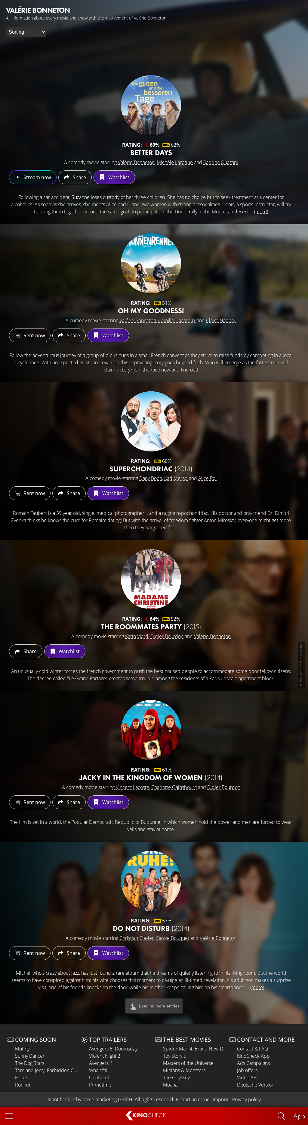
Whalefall (99, 1070)
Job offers (247, 1070)
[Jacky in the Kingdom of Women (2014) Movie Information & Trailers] (151, 730)
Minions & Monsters (184, 1070)
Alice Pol (207, 478)
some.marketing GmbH (107, 1099)
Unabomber (102, 1078)
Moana (170, 1085)
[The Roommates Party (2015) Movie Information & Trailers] (151, 579)
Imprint (220, 1099)
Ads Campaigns (253, 1063)
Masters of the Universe (188, 1063)
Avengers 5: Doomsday (113, 1049)
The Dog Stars (29, 1063)
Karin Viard (136, 636)
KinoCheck (59, 1099)
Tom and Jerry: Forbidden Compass (47, 1070)
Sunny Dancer (30, 1056)
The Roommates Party (151, 626)
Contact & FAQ (252, 1049)
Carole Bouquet (172, 938)
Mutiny (22, 1049)
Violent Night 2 (104, 1056)
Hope (21, 1078)
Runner (23, 1085)
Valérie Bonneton (136, 162)
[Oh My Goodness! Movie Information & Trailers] (151, 263)
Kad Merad (176, 478)
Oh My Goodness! (151, 310)
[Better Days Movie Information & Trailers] (151, 105)
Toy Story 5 (174, 1056)
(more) (261, 211)
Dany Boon (150, 478)
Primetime (100, 1085)
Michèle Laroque (175, 162)
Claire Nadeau (221, 320)
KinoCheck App (253, 1056)
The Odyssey (176, 1078)
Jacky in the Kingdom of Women (151, 777)
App (299, 1115)
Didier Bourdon (166, 636)
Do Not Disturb (151, 928)
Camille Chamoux (177, 320)
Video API (247, 1078)
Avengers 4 (100, 1063)
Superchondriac (150, 468)
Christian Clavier (136, 938)
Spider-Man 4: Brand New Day (194, 1049)
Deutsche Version (255, 1085)
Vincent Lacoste (132, 787)
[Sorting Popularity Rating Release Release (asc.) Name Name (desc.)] (26, 32)
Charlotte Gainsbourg (174, 787)
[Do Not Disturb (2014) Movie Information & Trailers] (151, 881)
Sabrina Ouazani (220, 162)
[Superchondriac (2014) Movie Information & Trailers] (151, 421)
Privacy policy (246, 1099)
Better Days (151, 152)
